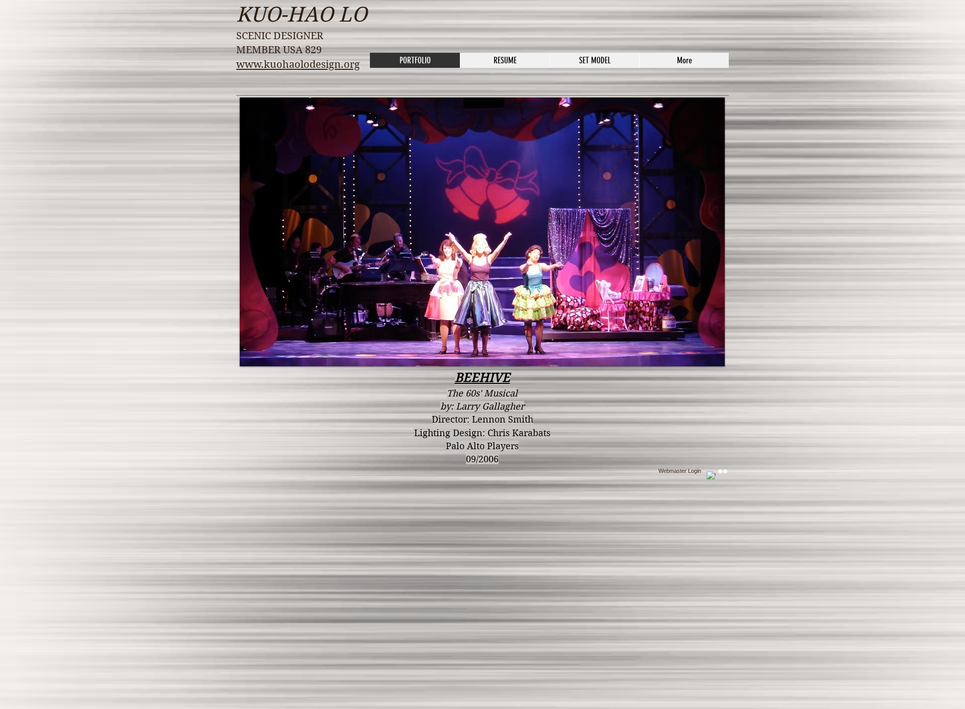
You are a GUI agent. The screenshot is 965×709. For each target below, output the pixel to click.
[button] (482, 231)
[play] (710, 351)
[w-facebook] (711, 475)
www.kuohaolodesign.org (298, 64)
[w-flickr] (722, 471)
